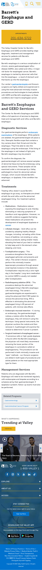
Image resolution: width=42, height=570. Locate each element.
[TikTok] (34, 474)
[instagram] (12, 474)
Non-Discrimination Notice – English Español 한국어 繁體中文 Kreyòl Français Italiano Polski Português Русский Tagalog (21, 558)
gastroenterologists (20, 84)
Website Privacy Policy (12, 551)
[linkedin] (29, 474)
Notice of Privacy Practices (15, 549)
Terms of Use (30, 549)
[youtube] (23, 474)
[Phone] (26, 5)
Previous (1, 448)
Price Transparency (27, 553)
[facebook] (7, 474)
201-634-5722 (21, 38)
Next (40, 448)
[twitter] (18, 474)
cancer (8, 225)
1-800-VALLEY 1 (29, 468)
